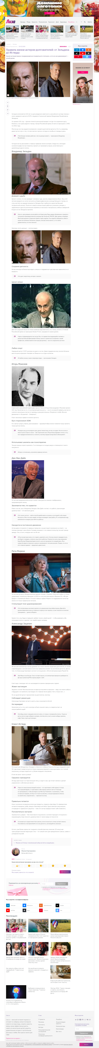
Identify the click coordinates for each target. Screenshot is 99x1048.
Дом (57, 22)
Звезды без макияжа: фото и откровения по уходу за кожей (15, 958)
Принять (86, 1044)
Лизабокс (71, 22)
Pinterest (46, 910)
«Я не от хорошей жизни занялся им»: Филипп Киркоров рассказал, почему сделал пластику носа (38, 960)
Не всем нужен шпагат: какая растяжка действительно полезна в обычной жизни (12, 36)
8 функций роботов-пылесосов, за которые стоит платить (60, 981)
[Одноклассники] (88, 49)
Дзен (28, 910)
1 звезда (60, 46)
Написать (66, 872)
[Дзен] (88, 53)
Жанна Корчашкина (11, 46)
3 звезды (63, 46)
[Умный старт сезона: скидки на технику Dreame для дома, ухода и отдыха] (27, 28)
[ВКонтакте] (82, 49)
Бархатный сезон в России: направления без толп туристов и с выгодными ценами (57, 36)
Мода (28, 22)
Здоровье (63, 22)
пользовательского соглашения (48, 888)
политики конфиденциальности (61, 888)
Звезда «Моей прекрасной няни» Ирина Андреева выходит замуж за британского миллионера (60, 960)
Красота (34, 22)
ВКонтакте (30, 905)
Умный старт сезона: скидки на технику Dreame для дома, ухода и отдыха (27, 36)
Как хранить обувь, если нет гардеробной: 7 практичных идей (15, 970)
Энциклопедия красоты (60, 1023)
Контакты (41, 1025)
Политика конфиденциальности (45, 1035)
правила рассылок (46, 889)
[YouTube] (82, 53)
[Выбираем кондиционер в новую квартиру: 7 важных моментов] (38, 985)
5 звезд (66, 46)
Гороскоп (51, 22)
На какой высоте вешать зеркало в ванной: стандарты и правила (38, 970)
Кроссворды (60, 1029)
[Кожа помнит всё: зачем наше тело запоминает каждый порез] (71, 28)
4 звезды (64, 46)
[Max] (87, 56)
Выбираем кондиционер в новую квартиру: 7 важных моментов (36, 989)
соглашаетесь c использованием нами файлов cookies (38, 1044)
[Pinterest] (78, 56)
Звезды (22, 22)
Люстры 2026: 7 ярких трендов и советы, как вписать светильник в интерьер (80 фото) (60, 990)
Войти (90, 22)
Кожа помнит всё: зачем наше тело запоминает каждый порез (71, 35)
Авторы (40, 1027)
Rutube (62, 905)
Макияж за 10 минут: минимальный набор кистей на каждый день (35, 843)
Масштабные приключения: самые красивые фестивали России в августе (85, 36)
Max (61, 910)
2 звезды (62, 46)
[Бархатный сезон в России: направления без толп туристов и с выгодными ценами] (57, 28)
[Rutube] (77, 53)
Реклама (41, 1022)
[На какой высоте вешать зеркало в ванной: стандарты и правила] (38, 965)
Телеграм (13, 905)
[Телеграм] (77, 49)
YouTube (13, 910)
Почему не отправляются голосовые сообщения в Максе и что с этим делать (16, 1002)
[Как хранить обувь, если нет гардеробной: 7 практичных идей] (16, 965)
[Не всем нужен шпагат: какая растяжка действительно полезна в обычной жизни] (12, 28)
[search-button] (84, 22)
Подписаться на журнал (13, 1038)
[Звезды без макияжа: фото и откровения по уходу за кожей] (16, 948)
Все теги (58, 1031)
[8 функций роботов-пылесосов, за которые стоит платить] (61, 972)
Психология (43, 22)
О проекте (41, 1019)
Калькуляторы (60, 1026)
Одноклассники (48, 905)
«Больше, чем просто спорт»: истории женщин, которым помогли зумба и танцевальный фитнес (42, 36)
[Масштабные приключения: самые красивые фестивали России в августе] (86, 28)
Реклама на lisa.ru (76, 104)
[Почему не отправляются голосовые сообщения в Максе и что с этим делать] (16, 992)
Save (8, 95)
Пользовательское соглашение (44, 1030)
